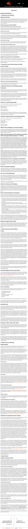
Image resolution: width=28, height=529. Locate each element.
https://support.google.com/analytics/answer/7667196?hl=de (16, 413)
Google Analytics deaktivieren (19, 388)
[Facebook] (19, 3)
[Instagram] (18, 3)
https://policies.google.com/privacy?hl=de (17, 448)
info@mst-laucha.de (20, 522)
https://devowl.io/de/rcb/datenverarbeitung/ (7, 275)
